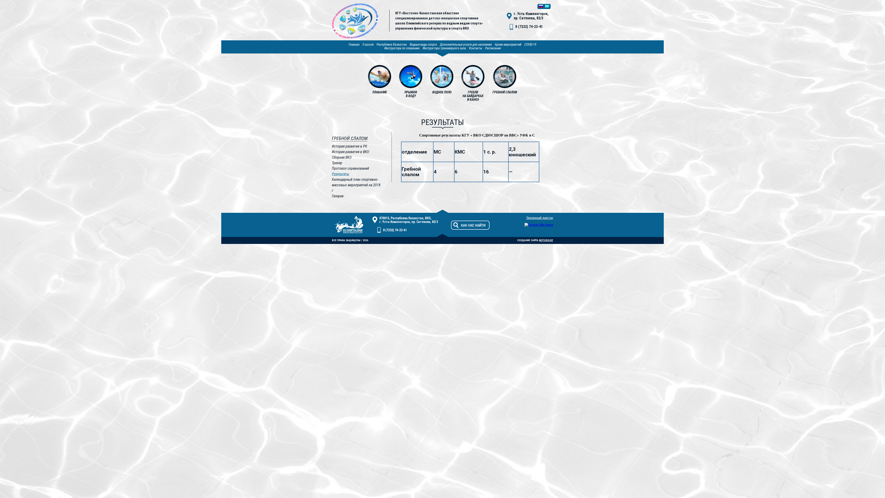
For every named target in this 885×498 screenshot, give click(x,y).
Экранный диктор (539, 218)
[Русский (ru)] (541, 6)
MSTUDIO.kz (546, 240)
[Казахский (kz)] (547, 6)
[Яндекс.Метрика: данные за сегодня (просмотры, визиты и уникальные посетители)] (539, 225)
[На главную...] (355, 37)
